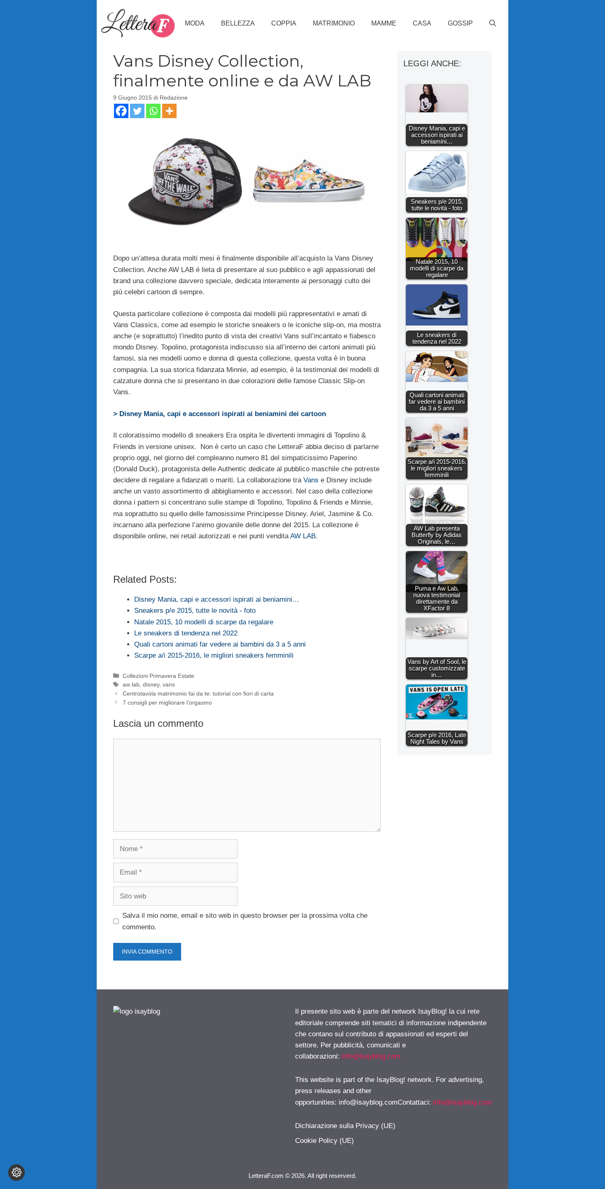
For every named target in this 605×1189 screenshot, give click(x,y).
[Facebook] (121, 111)
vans (169, 684)
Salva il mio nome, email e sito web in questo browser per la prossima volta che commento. (245, 921)
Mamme (383, 23)
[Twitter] (137, 111)
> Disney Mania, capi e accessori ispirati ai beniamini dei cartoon (219, 414)
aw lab (131, 684)
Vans (311, 480)
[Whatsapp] (153, 111)
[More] (169, 111)
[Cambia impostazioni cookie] (16, 1172)
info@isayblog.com (371, 1056)
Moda (195, 23)
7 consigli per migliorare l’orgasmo (167, 702)
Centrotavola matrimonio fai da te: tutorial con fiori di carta (198, 693)
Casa (422, 23)
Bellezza (238, 23)
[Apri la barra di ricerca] (492, 23)
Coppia (283, 23)
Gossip (460, 23)
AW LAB (303, 536)
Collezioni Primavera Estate (158, 675)
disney (151, 684)
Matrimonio (334, 23)
